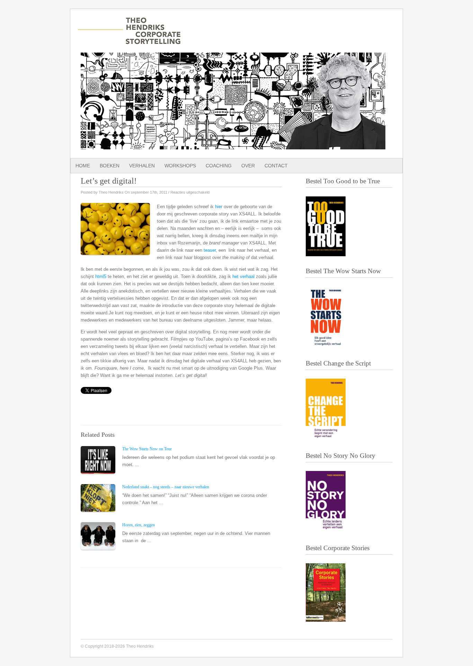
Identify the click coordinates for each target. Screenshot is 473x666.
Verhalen (142, 165)
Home (82, 165)
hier (218, 206)
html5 (100, 276)
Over (248, 165)
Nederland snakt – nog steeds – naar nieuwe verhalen (165, 486)
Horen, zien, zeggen (138, 524)
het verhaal (243, 276)
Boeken (109, 165)
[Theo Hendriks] (129, 40)
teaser (210, 250)
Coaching (219, 165)
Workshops (180, 165)
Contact (276, 165)
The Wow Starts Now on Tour (147, 448)
